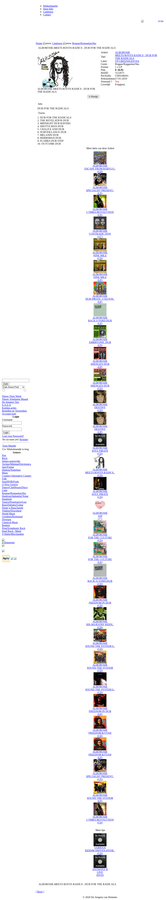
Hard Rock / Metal (11, 531)
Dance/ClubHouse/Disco (15, 487)
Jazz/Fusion (8, 467)
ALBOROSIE (122, 52)
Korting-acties (9, 408)
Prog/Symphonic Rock (13, 528)
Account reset (9, 413)
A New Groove (10, 484)
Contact (47, 14)
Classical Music (10, 522)
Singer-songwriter (11, 461)
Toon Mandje (9, 445)
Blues (5, 472)
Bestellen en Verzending (14, 410)
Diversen (6, 519)
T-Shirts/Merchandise (13, 534)
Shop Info (48, 8)
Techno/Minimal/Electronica (16, 464)
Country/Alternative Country (16, 475)
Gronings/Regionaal (12, 516)
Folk (4, 478)
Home (39, 43)
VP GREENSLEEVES (127, 61)
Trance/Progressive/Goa (14, 502)
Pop (4, 455)
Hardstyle (7, 499)
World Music (8, 513)
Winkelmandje (50, 6)
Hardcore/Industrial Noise (15, 496)
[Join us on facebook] (3, 539)
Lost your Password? (13, 436)
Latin (4, 490)
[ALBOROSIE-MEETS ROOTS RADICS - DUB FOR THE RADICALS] (55, 86)
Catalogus (48, 11)
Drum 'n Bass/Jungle (12, 507)
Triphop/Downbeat (11, 510)
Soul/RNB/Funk (10, 481)
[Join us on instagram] (8, 541)
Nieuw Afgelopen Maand (15, 399)
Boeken (6, 525)
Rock (4, 458)
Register (24, 439)
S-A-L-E (6, 405)
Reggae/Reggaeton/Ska (14, 493)
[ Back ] (40, 891)
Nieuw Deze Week (11, 396)
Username (7, 419)
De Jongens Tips (10, 402)
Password (7, 426)
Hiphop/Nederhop (11, 470)
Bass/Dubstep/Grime (12, 505)
